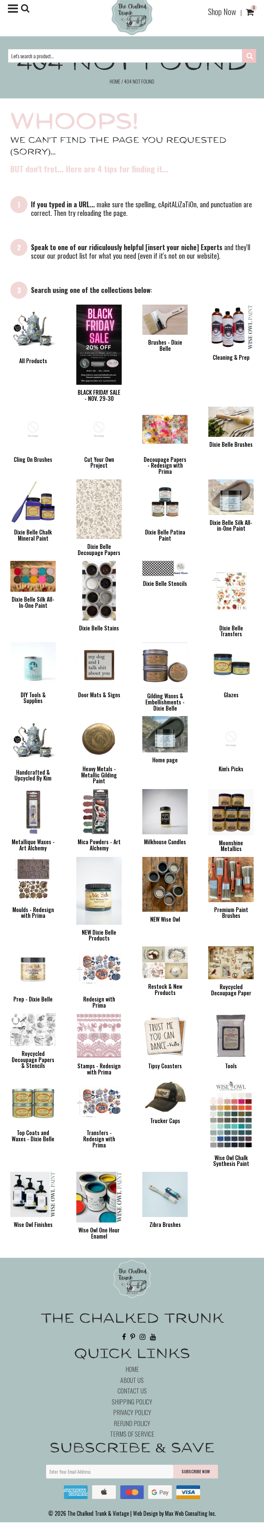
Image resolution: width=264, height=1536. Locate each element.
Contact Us (132, 1390)
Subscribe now (196, 1471)
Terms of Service (132, 1433)
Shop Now (222, 11)
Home (115, 81)
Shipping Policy (132, 1401)
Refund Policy (132, 1423)
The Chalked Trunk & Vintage (98, 1513)
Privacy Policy (132, 1412)
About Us (132, 1380)
